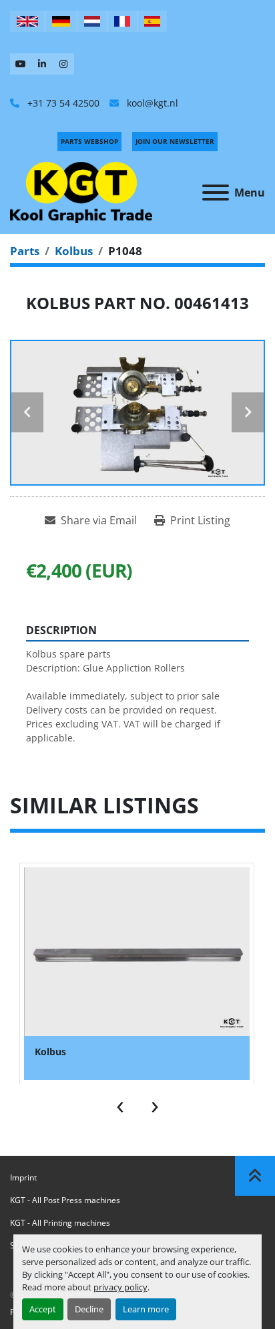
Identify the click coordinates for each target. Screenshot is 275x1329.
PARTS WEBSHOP (89, 141)
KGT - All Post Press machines (65, 1200)
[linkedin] (42, 64)
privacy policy (120, 1287)
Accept (42, 1309)
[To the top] (255, 1176)
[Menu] (215, 193)
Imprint (23, 1177)
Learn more (146, 1309)
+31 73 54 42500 (62, 103)
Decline (89, 1309)
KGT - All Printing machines (60, 1222)
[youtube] (20, 64)
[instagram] (63, 64)
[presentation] (120, 1104)
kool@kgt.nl (151, 103)
